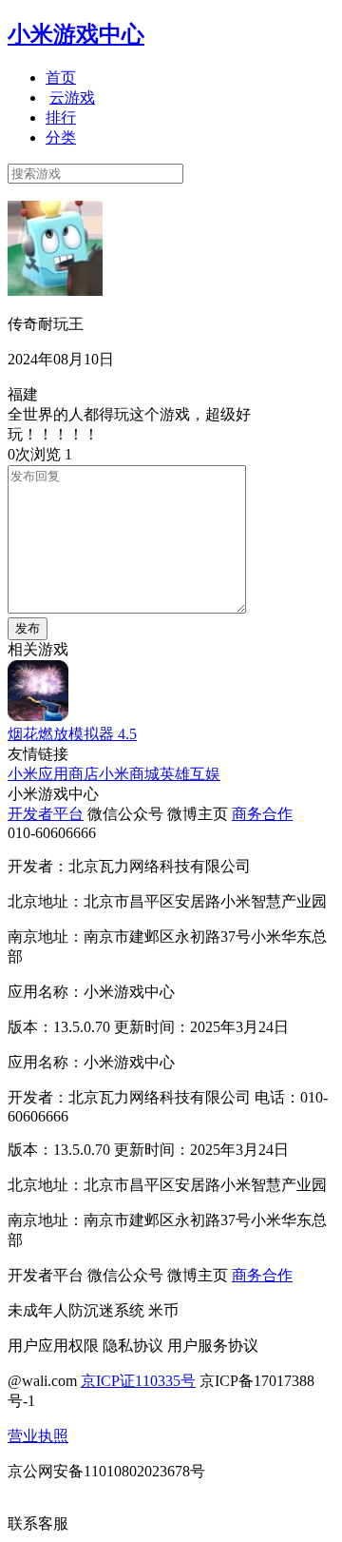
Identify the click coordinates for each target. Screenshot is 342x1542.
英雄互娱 (190, 774)
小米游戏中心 (76, 34)
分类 (61, 137)
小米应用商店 (53, 774)
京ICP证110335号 (138, 1381)
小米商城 (129, 774)
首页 (61, 77)
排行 (61, 117)
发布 (27, 628)
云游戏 (72, 97)
